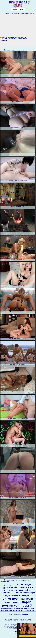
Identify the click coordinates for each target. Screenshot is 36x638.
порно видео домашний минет (18, 586)
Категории (14, 9)
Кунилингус (12, 38)
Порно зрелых (22, 38)
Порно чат (21, 9)
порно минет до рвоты (9, 585)
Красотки (4, 40)
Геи (6, 38)
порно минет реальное (11, 593)
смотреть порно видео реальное (17, 610)
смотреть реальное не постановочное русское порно (17, 608)
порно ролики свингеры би (18, 603)
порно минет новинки (16, 597)
